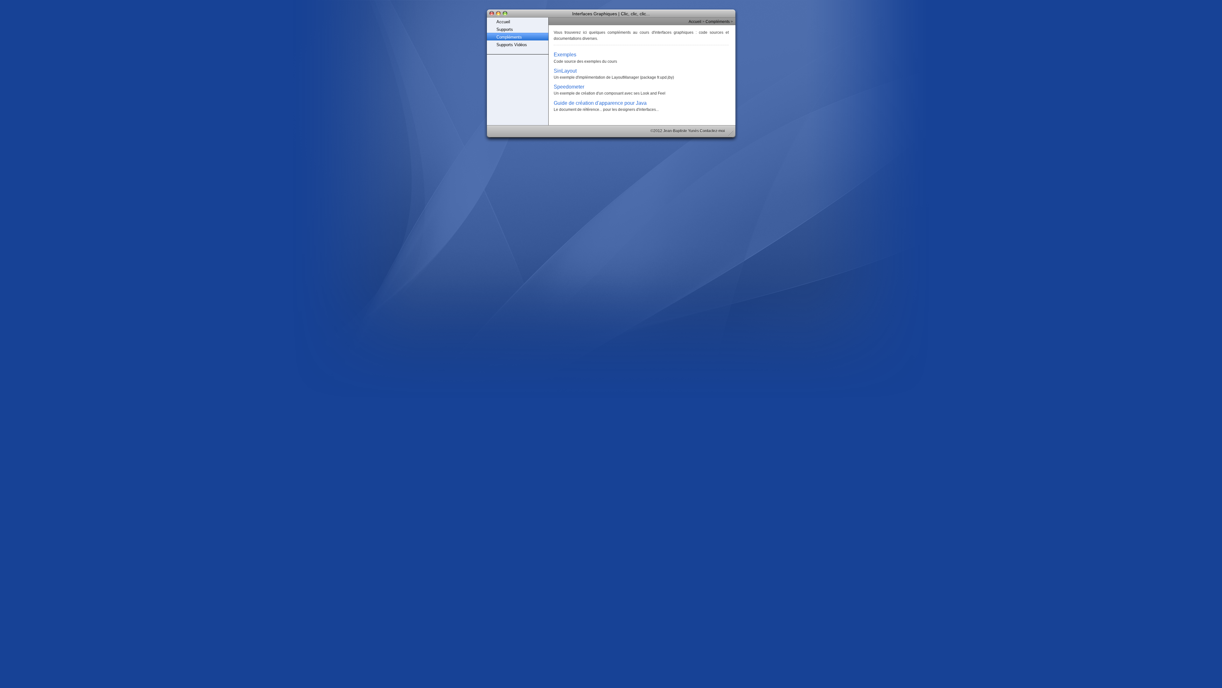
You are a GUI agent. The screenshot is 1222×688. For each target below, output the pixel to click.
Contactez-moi (712, 131)
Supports (504, 29)
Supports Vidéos (511, 44)
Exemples (565, 54)
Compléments (509, 37)
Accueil (503, 21)
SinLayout (565, 71)
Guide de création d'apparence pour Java (600, 103)
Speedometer (569, 87)
